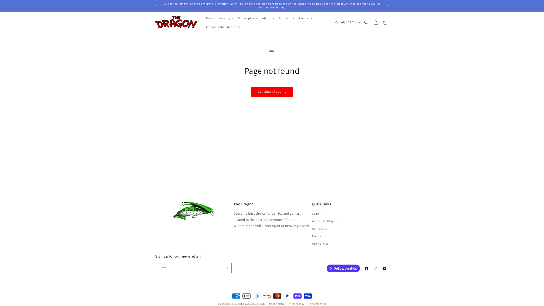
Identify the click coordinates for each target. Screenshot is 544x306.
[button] (226, 18)
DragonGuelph (234, 303)
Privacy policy (296, 303)
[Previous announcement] (156, 6)
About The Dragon (324, 221)
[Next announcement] (387, 6)
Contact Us (319, 229)
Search (317, 213)
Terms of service (317, 303)
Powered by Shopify (254, 303)
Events (316, 236)
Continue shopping (272, 91)
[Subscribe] (226, 268)
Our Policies (320, 243)
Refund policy (276, 303)
